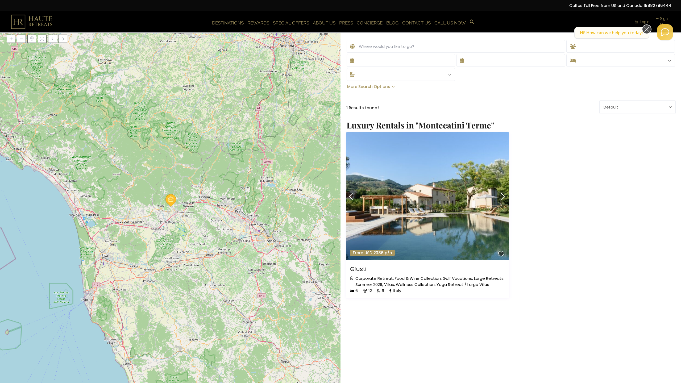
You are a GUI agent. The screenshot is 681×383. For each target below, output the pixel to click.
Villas (389, 284)
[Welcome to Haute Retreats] (665, 32)
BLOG (392, 23)
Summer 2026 (368, 284)
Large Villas (478, 284)
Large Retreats (489, 278)
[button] (472, 22)
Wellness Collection (415, 284)
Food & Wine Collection (418, 278)
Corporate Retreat (374, 278)
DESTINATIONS (228, 23)
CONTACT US (416, 23)
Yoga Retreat (450, 284)
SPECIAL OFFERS (291, 23)
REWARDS (258, 23)
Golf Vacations (457, 278)
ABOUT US (324, 23)
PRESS (346, 23)
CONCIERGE (370, 23)
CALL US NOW (450, 23)
